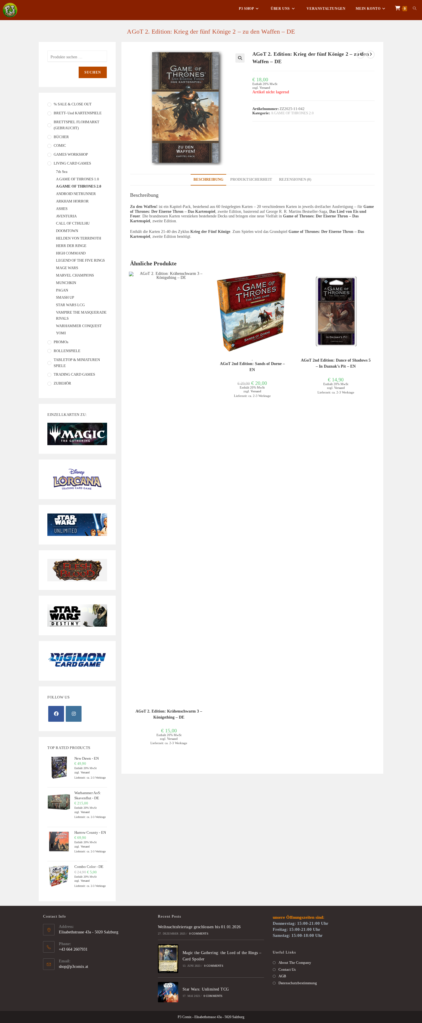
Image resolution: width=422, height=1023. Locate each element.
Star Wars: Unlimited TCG (206, 989)
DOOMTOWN (67, 231)
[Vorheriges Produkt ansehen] (361, 55)
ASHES (61, 208)
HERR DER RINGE (71, 246)
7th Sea (61, 171)
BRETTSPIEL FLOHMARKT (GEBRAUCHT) (76, 125)
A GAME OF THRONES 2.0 (292, 113)
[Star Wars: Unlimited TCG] (168, 992)
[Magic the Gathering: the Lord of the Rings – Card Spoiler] (168, 958)
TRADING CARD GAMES (74, 374)
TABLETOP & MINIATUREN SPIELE (77, 363)
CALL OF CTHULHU (73, 223)
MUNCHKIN (66, 283)
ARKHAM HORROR (72, 201)
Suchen (92, 72)
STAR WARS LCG (70, 305)
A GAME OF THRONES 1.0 (77, 179)
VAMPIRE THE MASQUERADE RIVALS (81, 315)
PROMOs (61, 342)
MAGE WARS (67, 268)
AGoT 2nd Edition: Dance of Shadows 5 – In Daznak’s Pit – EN (336, 363)
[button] (240, 58)
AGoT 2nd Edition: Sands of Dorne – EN (252, 367)
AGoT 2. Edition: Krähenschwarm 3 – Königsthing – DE (168, 714)
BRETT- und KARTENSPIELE (78, 113)
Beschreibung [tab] (208, 179)
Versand (265, 87)
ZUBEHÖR (62, 383)
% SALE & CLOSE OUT (73, 104)
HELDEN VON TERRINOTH (78, 238)
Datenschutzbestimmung (297, 983)
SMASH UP (65, 297)
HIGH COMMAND (71, 253)
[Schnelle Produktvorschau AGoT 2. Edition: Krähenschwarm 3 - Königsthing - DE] (206, 281)
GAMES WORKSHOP (71, 154)
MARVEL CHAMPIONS (75, 275)
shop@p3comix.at (73, 966)
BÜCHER (61, 137)
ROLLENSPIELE (67, 351)
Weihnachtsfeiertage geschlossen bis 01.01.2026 (199, 927)
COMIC (60, 145)
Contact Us (287, 969)
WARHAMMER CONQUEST (79, 326)
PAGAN (62, 290)
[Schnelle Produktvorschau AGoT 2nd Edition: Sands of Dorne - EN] (289, 281)
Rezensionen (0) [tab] (295, 179)
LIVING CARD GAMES (72, 163)
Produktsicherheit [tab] (251, 179)
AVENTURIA (66, 216)
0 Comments (198, 933)
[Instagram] (74, 714)
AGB (282, 976)
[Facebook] (56, 714)
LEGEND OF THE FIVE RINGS (80, 260)
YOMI (61, 333)
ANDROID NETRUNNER (76, 194)
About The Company (294, 962)
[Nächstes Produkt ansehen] (371, 55)
